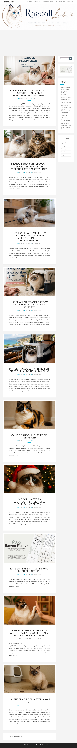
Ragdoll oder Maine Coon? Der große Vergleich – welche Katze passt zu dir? (29, 166)
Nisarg (53, 745)
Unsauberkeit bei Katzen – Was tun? (29, 700)
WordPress (43, 745)
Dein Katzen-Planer (60, 1)
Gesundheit (64, 152)
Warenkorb (70, 1)
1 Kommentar (37, 98)
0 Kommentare (36, 172)
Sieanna (28, 98)
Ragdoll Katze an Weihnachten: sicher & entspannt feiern (29, 502)
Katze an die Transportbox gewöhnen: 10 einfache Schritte (29, 304)
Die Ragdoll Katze (65, 146)
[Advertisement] (38, 44)
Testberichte (64, 158)
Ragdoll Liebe (9, 2)
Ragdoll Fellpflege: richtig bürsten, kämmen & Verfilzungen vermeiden (29, 93)
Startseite (29, 1)
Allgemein (63, 143)
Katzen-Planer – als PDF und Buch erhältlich (29, 569)
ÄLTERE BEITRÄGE (16, 736)
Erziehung (63, 149)
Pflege (62, 155)
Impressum (37, 1)
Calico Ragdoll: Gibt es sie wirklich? (29, 436)
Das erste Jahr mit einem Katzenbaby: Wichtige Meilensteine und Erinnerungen (29, 237)
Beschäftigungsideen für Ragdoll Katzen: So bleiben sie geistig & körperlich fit (29, 633)
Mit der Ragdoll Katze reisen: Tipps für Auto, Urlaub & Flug (29, 370)
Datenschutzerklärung (47, 1)
